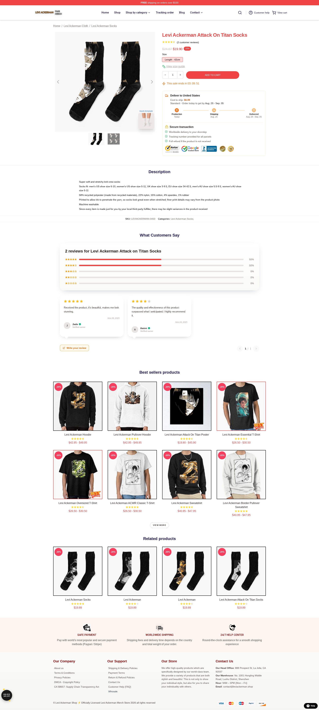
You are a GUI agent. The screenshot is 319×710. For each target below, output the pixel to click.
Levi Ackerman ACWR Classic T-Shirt (132, 503)
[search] (240, 12)
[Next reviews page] (256, 349)
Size (164, 54)
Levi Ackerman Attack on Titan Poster (187, 434)
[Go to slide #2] (114, 139)
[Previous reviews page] (240, 349)
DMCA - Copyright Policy (67, 682)
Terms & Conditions (64, 672)
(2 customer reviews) (188, 42)
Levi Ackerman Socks (104, 26)
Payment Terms (116, 672)
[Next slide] (151, 81)
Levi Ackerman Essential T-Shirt (241, 434)
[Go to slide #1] (96, 139)
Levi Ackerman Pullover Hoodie (132, 434)
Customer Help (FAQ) (119, 686)
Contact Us (114, 682)
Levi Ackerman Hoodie (77, 434)
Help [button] (313, 706)
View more (159, 525)
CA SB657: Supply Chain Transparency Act (76, 686)
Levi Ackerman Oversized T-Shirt (77, 503)
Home (56, 26)
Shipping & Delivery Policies (122, 668)
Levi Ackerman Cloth (76, 26)
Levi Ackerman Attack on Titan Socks (241, 599)
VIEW (78, 427)
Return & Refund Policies (121, 677)
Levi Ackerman (132, 599)
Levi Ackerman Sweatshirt (186, 503)
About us (58, 668)
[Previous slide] (58, 81)
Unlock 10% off (6, 695)
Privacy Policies (62, 677)
